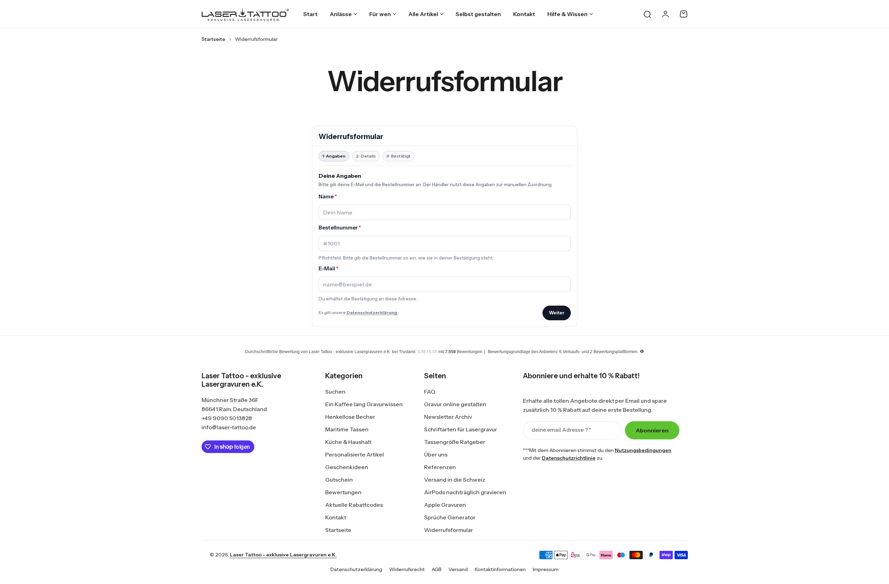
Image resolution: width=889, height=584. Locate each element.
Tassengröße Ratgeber (454, 441)
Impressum (546, 569)
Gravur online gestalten (455, 404)
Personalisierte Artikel (354, 454)
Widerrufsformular (448, 529)
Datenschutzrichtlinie (569, 458)
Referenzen (440, 466)
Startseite (213, 39)
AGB (437, 569)
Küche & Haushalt (348, 441)
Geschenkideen (346, 466)
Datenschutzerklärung (356, 569)
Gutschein (339, 479)
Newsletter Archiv (448, 416)
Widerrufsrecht (407, 569)
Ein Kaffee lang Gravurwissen (364, 404)
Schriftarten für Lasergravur (460, 429)
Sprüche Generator (449, 517)
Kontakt (335, 517)
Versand (458, 569)
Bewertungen (343, 492)
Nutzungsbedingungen (643, 450)
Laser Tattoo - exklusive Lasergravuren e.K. (283, 555)
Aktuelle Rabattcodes (354, 504)
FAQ (430, 391)
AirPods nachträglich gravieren (465, 492)
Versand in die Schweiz (454, 479)
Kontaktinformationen (500, 569)
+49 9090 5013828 (227, 418)
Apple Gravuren (445, 504)
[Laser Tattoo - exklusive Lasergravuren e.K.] (245, 14)
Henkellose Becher (350, 416)
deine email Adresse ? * (561, 429)
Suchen (335, 391)
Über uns (435, 454)
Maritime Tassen (347, 429)
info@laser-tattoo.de (229, 427)
